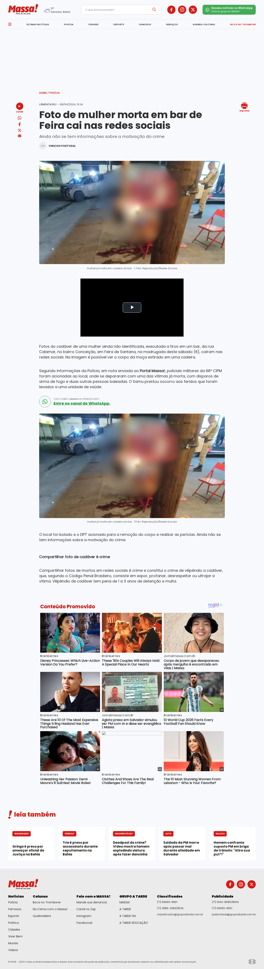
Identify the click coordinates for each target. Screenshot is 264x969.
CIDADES (93, 24)
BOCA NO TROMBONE (243, 24)
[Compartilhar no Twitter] (19, 130)
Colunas (40, 896)
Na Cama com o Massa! (50, 909)
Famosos (14, 909)
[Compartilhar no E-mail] (19, 136)
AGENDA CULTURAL (204, 24)
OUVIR (19, 111)
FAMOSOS (145, 24)
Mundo (13, 943)
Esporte (13, 916)
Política (13, 923)
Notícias (16, 896)
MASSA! (124, 902)
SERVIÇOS (172, 24)
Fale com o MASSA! (94, 896)
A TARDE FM (127, 916)
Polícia (54, 93)
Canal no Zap (86, 909)
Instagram (84, 916)
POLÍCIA (68, 24)
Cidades (14, 929)
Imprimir (244, 110)
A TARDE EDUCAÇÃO (133, 923)
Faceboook (84, 923)
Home (44, 93)
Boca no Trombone (47, 902)
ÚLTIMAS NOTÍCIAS (37, 24)
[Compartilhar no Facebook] (20, 125)
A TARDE (125, 909)
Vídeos (13, 950)
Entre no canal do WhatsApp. (82, 403)
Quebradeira (42, 916)
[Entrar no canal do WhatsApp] (45, 401)
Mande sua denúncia (92, 902)
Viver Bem (15, 936)
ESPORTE (118, 24)
